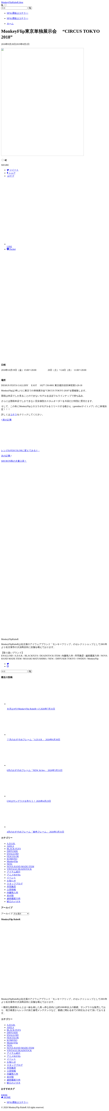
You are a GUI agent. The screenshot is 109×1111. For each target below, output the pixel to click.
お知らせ (11, 880)
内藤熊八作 (12, 892)
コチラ (13, 414)
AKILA (10, 846)
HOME (7, 1097)
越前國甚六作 (13, 898)
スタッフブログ (15, 883)
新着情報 (4, 1095)
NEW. (9, 864)
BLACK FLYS (14, 848)
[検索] (30, 8)
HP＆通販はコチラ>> (17, 13)
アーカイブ (6, 913)
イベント (11, 878)
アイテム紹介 (13, 872)
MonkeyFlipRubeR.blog (12, 2)
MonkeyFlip (12, 861)
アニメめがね (13, 875)
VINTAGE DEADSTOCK (19, 869)
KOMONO (12, 859)
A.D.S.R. (11, 843)
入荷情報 (11, 889)
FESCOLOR (13, 856)
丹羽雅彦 (11, 886)
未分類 (10, 895)
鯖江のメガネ (13, 901)
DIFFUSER (12, 851)
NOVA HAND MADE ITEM (20, 866)
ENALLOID (13, 854)
